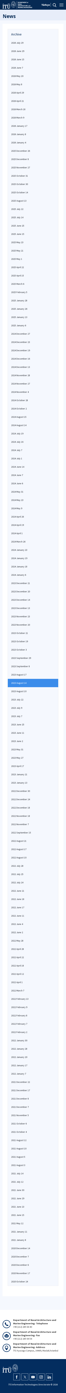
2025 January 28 (19, 300)
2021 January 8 (18, 1239)
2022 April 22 (17, 957)
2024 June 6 (17, 483)
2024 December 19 (20, 350)
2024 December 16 (20, 358)
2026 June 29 (17, 51)
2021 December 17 (20, 1090)
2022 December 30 (20, 791)
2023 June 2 (17, 741)
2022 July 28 (17, 865)
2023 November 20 (20, 624)
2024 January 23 (19, 549)
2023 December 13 (20, 608)
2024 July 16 (17, 441)
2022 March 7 (17, 990)
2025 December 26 (20, 150)
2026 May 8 (16, 84)
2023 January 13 (19, 782)
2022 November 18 (20, 815)
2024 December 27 (20, 333)
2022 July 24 (17, 882)
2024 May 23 (17, 500)
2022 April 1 (17, 982)
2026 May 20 (17, 76)
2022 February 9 (19, 1007)
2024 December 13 (20, 367)
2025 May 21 (17, 250)
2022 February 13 (19, 998)
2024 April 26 (17, 516)
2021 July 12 (17, 1181)
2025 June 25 (17, 225)
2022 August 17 (18, 849)
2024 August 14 (18, 425)
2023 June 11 (17, 732)
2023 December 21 (20, 583)
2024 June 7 (17, 475)
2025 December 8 (20, 159)
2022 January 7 (18, 1073)
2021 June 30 (17, 1190)
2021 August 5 (18, 1156)
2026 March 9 (17, 117)
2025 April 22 (17, 267)
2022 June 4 (17, 924)
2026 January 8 (18, 134)
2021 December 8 (20, 1098)
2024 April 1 (17, 533)
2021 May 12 (17, 1223)
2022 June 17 (17, 907)
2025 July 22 (17, 209)
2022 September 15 (21, 832)
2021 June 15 (17, 1215)
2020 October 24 (19, 1281)
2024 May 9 (16, 508)
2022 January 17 (19, 1065)
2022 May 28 (17, 940)
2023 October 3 (19, 649)
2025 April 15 (17, 275)
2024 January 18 (19, 566)
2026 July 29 (17, 42)
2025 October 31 (19, 175)
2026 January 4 (18, 142)
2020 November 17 (20, 1273)
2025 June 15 (17, 234)
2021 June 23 (17, 1206)
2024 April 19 (17, 524)
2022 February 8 (19, 1015)
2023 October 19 (19, 641)
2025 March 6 (17, 283)
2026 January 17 (19, 125)
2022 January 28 (19, 1048)
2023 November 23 (20, 616)
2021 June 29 (17, 1198)
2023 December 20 (20, 591)
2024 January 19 (19, 558)
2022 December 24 (20, 799)
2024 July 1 (16, 458)
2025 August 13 (18, 200)
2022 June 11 (17, 915)
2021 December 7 (20, 1106)
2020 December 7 (20, 1256)
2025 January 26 (19, 308)
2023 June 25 (17, 724)
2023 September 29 (21, 658)
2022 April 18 (17, 965)
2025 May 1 (16, 258)
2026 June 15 (17, 59)
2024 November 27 (20, 383)
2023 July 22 (17, 699)
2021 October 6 (19, 1123)
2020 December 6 (20, 1264)
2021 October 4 (19, 1131)
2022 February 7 (19, 1023)
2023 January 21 (19, 774)
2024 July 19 (17, 433)
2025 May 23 (17, 242)
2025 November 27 (20, 167)
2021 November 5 (20, 1115)
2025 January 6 (18, 325)
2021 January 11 (19, 1231)
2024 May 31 (17, 491)
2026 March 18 (18, 109)
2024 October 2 (19, 408)
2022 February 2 (19, 1032)
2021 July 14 (17, 1173)
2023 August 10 (18, 691)
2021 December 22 (20, 1082)
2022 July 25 (17, 874)
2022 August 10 (18, 857)
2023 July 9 (16, 707)
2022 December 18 (20, 807)
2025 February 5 (19, 292)
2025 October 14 (19, 192)
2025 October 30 (19, 184)
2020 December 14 (20, 1248)
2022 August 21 (18, 840)
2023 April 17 (17, 766)
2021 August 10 (18, 1148)
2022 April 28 (17, 948)
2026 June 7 (17, 67)
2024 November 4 (20, 391)
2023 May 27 (17, 757)
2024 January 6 (18, 574)
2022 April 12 (17, 973)
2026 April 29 (17, 92)
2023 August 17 (18, 674)
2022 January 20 (19, 1057)
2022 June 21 (17, 890)
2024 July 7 (16, 450)
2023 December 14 (20, 599)
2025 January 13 (19, 317)
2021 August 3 (18, 1165)
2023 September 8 (20, 666)
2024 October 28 (19, 400)
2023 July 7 (16, 716)
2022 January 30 (19, 1040)
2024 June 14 (17, 466)
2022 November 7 (20, 824)
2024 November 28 (20, 375)
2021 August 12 (18, 1140)
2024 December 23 (20, 342)
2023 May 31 (17, 749)
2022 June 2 (17, 932)
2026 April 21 (17, 100)
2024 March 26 (18, 541)
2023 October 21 (19, 633)
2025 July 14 (17, 217)
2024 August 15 (18, 416)
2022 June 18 (17, 899)
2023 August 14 (18, 682)
